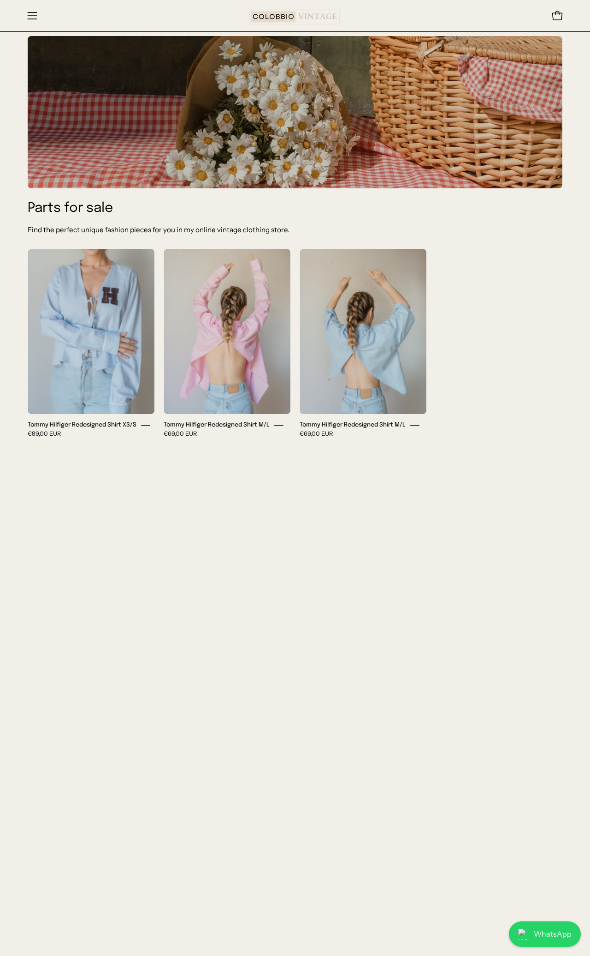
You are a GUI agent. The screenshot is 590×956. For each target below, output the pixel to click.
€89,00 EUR (44, 433)
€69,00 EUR (180, 433)
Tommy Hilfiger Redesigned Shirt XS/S (82, 425)
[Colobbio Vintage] (295, 15)
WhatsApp (553, 933)
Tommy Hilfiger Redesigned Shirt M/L (217, 425)
